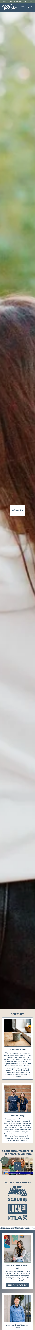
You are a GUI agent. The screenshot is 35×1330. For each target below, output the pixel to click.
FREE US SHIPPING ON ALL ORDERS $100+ (17, 1)
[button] (28, 7)
